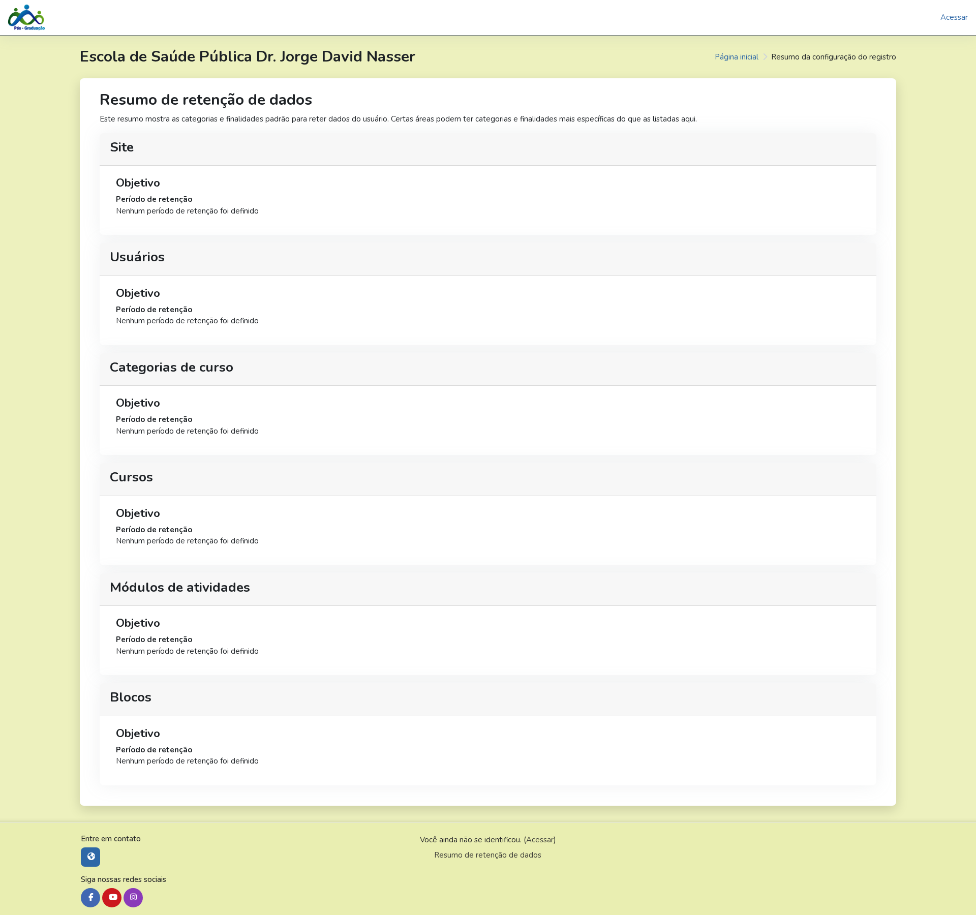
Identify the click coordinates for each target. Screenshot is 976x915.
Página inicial (736, 57)
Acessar (954, 17)
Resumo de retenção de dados (487, 855)
